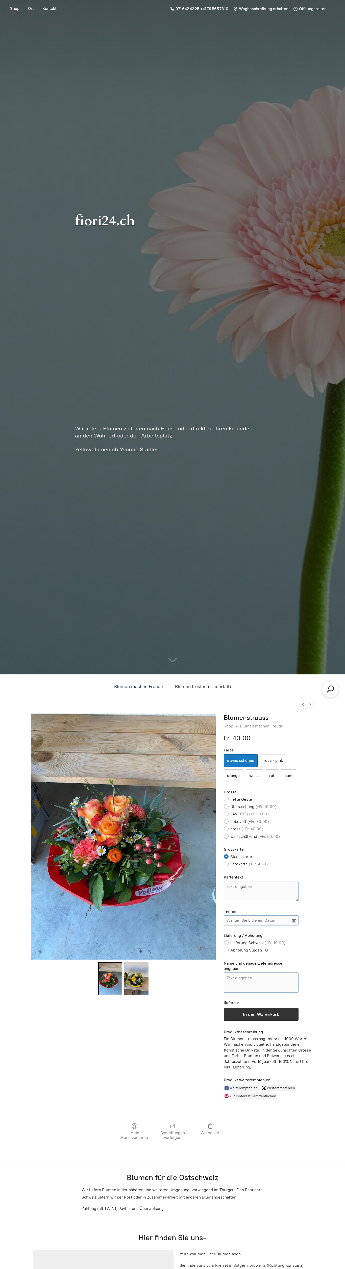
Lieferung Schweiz (257, 942)
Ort (31, 8)
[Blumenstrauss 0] (110, 978)
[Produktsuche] (330, 689)
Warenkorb (210, 1132)
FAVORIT (249, 814)
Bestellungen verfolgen (172, 1135)
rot (272, 775)
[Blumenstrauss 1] (136, 978)
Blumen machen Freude (138, 686)
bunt (288, 775)
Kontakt (49, 8)
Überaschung (253, 806)
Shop (14, 8)
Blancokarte (241, 856)
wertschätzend (255, 836)
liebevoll (249, 821)
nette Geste (241, 799)
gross (246, 828)
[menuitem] (303, 704)
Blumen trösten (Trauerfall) (203, 686)
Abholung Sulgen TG (249, 950)
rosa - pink (273, 760)
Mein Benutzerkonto (134, 1135)
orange (233, 775)
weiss (254, 775)
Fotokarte (249, 864)
